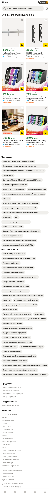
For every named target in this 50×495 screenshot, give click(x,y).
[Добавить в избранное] (22, 20)
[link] (18, 161)
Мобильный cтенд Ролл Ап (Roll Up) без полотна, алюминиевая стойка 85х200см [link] (12, 54)
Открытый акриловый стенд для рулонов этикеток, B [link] (36, 98)
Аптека (4, 435)
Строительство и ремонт (10, 460)
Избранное (25, 492)
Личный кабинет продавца (11, 388)
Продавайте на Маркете (10, 391)
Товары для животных (9, 457)
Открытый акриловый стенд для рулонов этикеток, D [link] (36, 141)
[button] (46, 8)
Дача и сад (6, 444)
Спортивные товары (9, 454)
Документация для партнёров (12, 394)
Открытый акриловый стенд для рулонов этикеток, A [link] (13, 98)
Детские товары (7, 463)
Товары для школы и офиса (11, 451)
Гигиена (5, 423)
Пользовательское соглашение (12, 471)
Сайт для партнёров (9, 397)
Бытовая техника (8, 420)
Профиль (45, 492)
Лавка (15, 492)
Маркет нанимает (8, 477)
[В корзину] (22, 45)
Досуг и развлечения (9, 414)
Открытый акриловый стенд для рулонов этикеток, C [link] (13, 141)
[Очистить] (41, 8)
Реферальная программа (10, 405)
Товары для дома (8, 432)
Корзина (35, 492)
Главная (5, 492)
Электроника (6, 426)
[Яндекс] (18, 487)
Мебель (4, 417)
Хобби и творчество (9, 441)
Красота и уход (7, 438)
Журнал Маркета (8, 480)
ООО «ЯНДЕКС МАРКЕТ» (16, 484)
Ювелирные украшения (10, 466)
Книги (4, 447)
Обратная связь (7, 474)
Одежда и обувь (7, 429)
